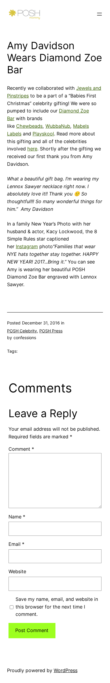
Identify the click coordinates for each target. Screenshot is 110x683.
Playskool (43, 134)
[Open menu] (99, 14)
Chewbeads (29, 126)
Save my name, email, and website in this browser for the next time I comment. (57, 606)
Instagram (27, 246)
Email (16, 544)
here (32, 149)
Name (17, 517)
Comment (21, 449)
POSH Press (50, 330)
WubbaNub (57, 126)
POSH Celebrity (22, 330)
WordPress (65, 670)
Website (17, 571)
